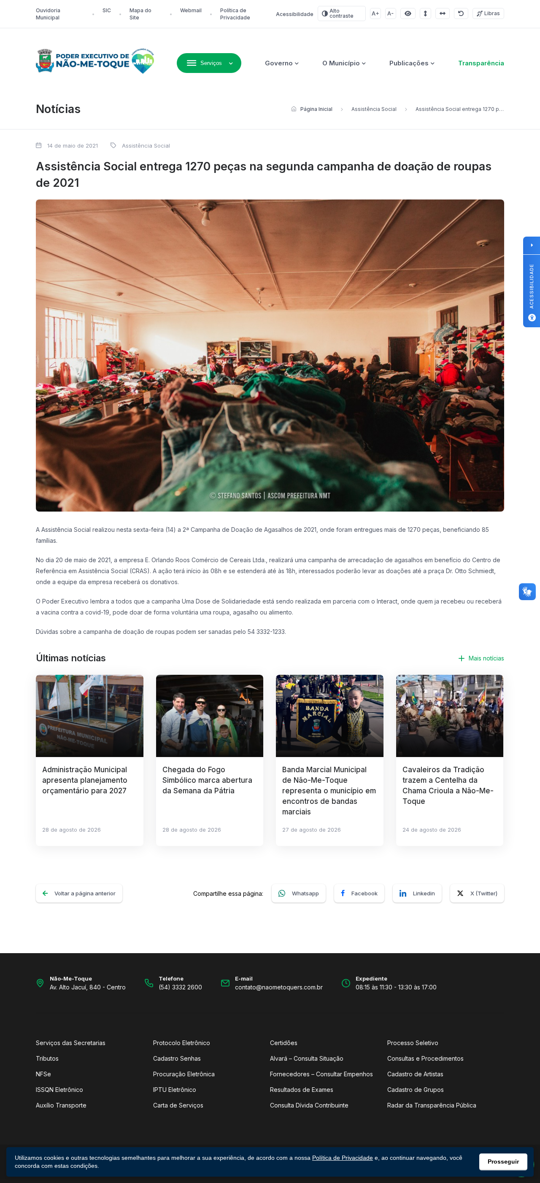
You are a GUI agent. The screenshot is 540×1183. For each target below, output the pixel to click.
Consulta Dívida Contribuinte (309, 1105)
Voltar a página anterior (85, 893)
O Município (341, 63)
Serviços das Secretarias (70, 1042)
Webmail (191, 10)
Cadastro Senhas (177, 1058)
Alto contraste (341, 13)
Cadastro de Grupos (415, 1089)
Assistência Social (374, 109)
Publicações (409, 63)
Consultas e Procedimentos (425, 1058)
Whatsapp (305, 893)
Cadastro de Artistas (415, 1074)
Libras (492, 13)
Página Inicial (316, 109)
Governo (279, 63)
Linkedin (424, 893)
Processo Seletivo (412, 1042)
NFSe (43, 1074)
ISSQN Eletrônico (59, 1089)
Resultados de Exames (301, 1089)
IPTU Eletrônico (174, 1089)
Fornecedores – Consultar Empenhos (321, 1074)
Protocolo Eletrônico (181, 1042)
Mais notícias (486, 658)
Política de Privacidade (342, 1157)
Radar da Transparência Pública (431, 1105)
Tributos (47, 1058)
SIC (107, 10)
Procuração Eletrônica (184, 1074)
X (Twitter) (483, 893)
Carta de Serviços (178, 1105)
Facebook (364, 893)
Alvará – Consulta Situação (306, 1058)
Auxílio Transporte (61, 1105)
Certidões (283, 1042)
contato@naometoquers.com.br (279, 987)
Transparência (481, 63)
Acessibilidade (294, 14)
